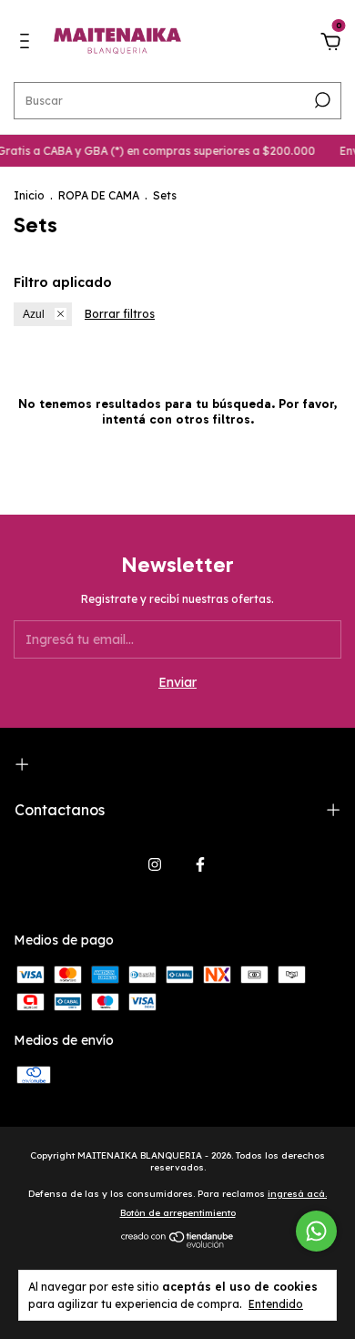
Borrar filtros (120, 314)
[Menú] (28, 43)
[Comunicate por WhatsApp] (316, 1231)
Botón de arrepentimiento (178, 1213)
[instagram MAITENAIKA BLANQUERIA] (154, 864)
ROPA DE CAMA (98, 195)
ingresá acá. (297, 1194)
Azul (34, 314)
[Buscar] (321, 100)
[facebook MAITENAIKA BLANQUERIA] (200, 864)
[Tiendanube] (178, 1243)
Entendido (275, 1304)
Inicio (29, 195)
